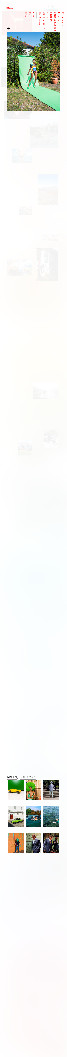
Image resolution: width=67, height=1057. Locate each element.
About (33, 16)
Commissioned (55, 21)
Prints (29, 17)
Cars (47, 15)
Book (25, 15)
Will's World (43, 21)
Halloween (39, 19)
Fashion (58, 17)
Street (51, 17)
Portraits (62, 19)
